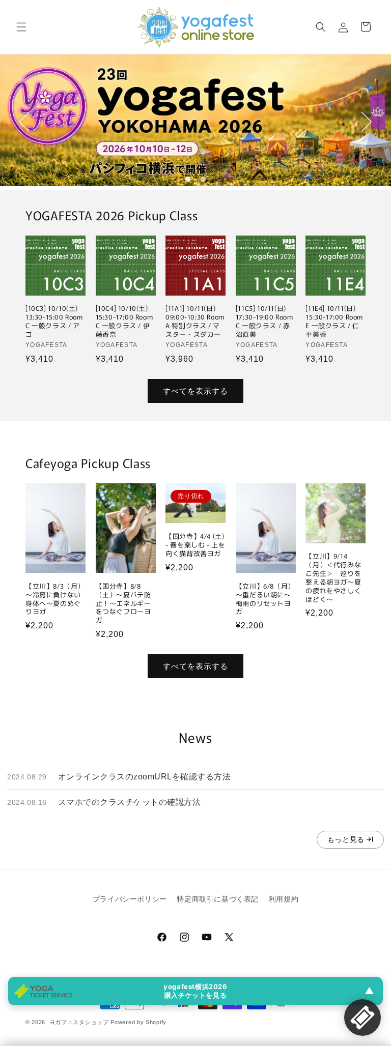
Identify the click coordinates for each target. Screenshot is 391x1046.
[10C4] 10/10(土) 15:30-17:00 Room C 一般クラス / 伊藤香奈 (124, 321)
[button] (21, 27)
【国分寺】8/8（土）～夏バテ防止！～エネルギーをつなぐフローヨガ (123, 603)
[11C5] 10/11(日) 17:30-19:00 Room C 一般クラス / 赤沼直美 (264, 321)
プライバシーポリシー (130, 899)
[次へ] (365, 122)
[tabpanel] (195, 120)
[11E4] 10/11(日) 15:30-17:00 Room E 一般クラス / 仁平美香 (334, 321)
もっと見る (347, 839)
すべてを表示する (195, 391)
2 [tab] (203, 180)
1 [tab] (188, 180)
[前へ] (25, 122)
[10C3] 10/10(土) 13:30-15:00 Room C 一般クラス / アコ (54, 321)
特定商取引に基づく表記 (218, 899)
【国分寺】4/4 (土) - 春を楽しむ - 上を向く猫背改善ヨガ (195, 545)
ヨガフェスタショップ (79, 1022)
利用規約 (283, 899)
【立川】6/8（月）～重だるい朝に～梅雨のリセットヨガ (265, 599)
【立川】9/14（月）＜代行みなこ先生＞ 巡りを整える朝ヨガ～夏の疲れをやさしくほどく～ (333, 577)
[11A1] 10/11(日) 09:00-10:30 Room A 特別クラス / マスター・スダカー (195, 321)
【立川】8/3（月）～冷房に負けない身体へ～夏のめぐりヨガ (55, 599)
